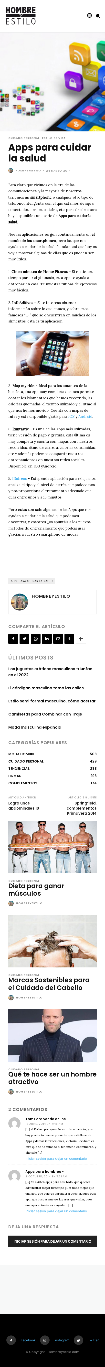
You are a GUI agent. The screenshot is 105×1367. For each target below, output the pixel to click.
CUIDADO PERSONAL (24, 138)
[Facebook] (13, 639)
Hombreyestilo (28, 170)
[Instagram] (45, 1340)
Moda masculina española (34, 727)
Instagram (61, 1340)
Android (85, 416)
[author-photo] (11, 904)
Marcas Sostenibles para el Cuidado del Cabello (49, 984)
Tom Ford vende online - (47, 1119)
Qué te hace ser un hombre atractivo (52, 1078)
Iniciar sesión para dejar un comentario (56, 1158)
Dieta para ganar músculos (36, 890)
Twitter (93, 1340)
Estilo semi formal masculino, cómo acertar (52, 701)
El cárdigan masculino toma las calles (46, 688)
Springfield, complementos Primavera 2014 (82, 808)
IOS (71, 416)
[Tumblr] (69, 639)
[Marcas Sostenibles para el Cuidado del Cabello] (52, 941)
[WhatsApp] (36, 639)
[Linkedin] (47, 639)
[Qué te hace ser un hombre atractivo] (52, 1035)
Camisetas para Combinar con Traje (45, 714)
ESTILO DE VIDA (54, 138)
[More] (81, 639)
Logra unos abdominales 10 (23, 806)
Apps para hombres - (44, 1171)
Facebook (28, 1340)
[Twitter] (24, 639)
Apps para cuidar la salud (32, 581)
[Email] (58, 639)
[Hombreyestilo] (11, 170)
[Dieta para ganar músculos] (52, 847)
